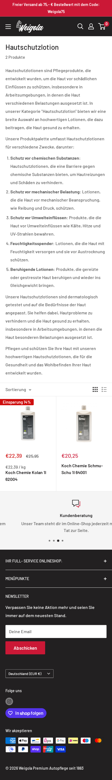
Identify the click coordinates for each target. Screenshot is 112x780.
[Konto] (91, 26)
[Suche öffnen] (80, 26)
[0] (102, 26)
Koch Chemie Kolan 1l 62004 (25, 476)
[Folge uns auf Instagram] (9, 701)
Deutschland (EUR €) (24, 673)
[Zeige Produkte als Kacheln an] (95, 389)
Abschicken (25, 648)
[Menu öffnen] (8, 26)
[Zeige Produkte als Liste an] (104, 389)
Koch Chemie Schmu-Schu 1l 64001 (82, 469)
